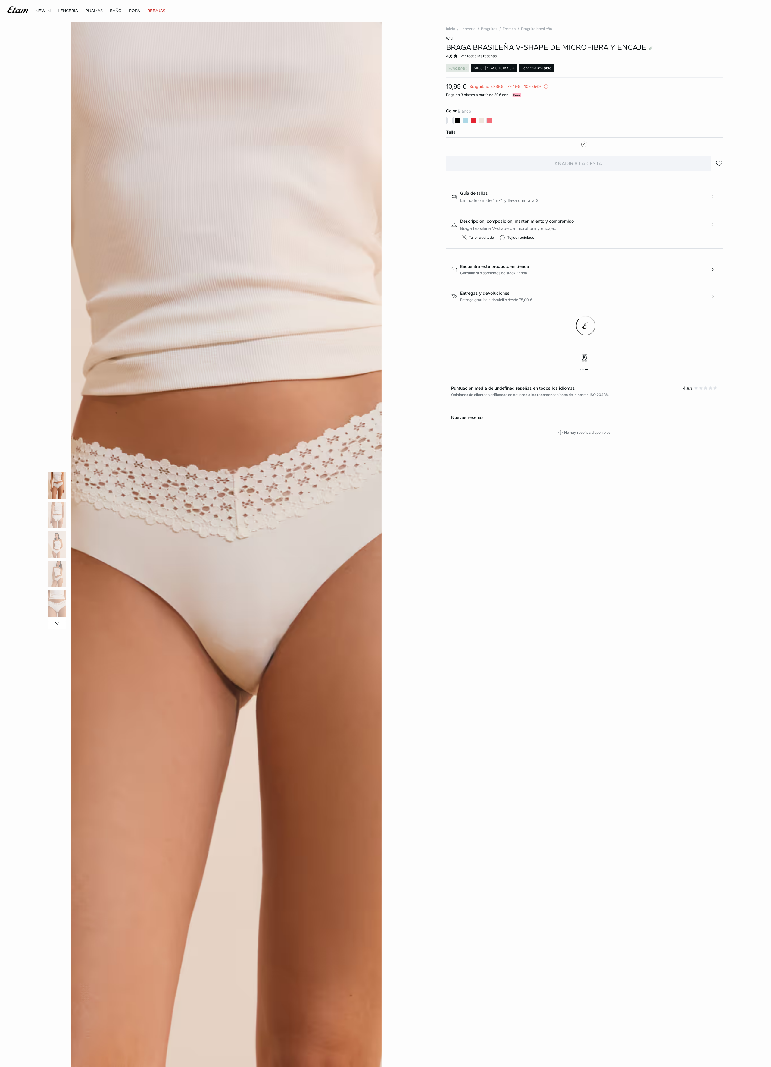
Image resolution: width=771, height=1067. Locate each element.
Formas (509, 29)
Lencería (468, 29)
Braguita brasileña (536, 29)
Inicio (450, 29)
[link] (43, 11)
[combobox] (584, 144)
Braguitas (489, 29)
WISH (450, 38)
